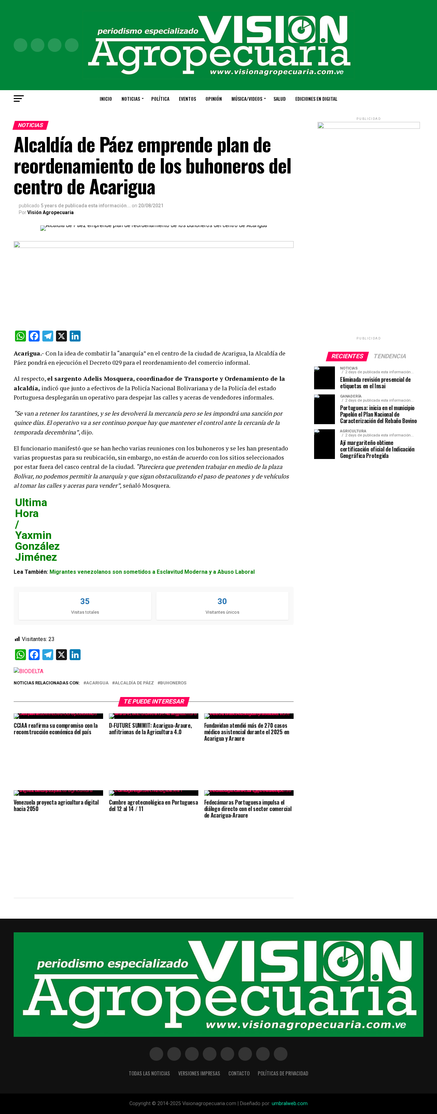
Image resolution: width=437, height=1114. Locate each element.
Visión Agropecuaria (50, 212)
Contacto (239, 1073)
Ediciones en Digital (316, 98)
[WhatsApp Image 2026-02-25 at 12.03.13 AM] (369, 127)
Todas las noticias (149, 1073)
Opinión (214, 98)
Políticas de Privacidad (283, 1073)
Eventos (187, 98)
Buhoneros (173, 683)
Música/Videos (246, 98)
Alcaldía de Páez (134, 683)
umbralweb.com (290, 1103)
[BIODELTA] (28, 671)
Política (160, 98)
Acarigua (97, 683)
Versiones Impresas (199, 1073)
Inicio (106, 98)
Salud (279, 98)
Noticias (131, 98)
